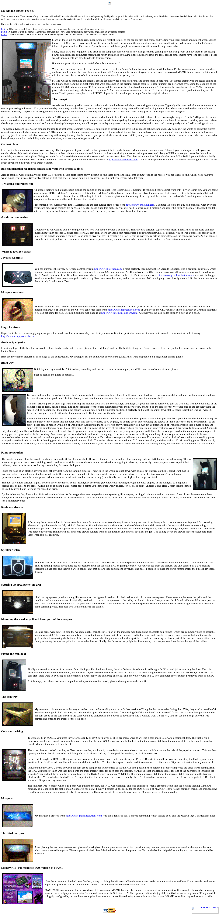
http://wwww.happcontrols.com (18, 336)
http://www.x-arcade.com (108, 268)
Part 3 (4, 34)
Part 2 (4, 32)
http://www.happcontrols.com (124, 309)
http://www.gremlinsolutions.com (176, 275)
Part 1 (4, 29)
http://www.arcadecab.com (123, 159)
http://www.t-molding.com (140, 204)
